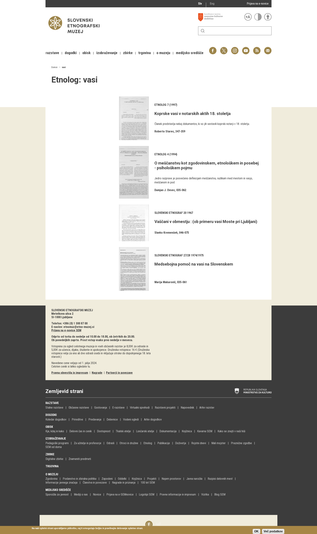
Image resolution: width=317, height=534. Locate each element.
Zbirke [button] (128, 53)
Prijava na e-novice (258, 3)
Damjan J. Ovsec (164, 190)
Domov (54, 67)
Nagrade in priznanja (123, 482)
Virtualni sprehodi (140, 407)
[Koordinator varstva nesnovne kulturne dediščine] (220, 17)
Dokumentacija (167, 431)
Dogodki (51, 415)
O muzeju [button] (163, 53)
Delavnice (112, 419)
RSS (256, 48)
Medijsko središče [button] (189, 53)
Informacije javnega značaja (61, 482)
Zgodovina (51, 478)
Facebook (212, 48)
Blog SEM (219, 494)
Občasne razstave (79, 407)
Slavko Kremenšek (166, 232)
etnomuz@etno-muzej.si (78, 327)
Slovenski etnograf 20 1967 (173, 213)
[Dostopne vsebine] (268, 17)
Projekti (151, 478)
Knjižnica (187, 431)
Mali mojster (218, 443)
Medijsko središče (58, 490)
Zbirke (49, 454)
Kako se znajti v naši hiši (231, 431)
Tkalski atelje (123, 431)
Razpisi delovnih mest (220, 478)
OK (256, 531)
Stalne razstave (54, 407)
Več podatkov (273, 531)
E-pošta (268, 48)
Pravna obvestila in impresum (69, 372)
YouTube (245, 48)
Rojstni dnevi (198, 443)
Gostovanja (100, 407)
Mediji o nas (81, 494)
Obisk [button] (86, 53)
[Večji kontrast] (258, 17)
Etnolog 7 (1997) (165, 105)
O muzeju (51, 474)
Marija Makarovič (165, 282)
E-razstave (118, 407)
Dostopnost (103, 431)
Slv (200, 3)
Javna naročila (194, 478)
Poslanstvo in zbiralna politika (79, 478)
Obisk (49, 427)
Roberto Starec (164, 131)
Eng (212, 3)
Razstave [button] (52, 53)
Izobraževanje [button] (106, 53)
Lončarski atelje (145, 431)
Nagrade (97, 372)
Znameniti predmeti (80, 459)
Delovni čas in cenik (80, 431)
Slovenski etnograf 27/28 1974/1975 (179, 255)
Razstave (52, 403)
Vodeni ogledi (131, 419)
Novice (97, 494)
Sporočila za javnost (57, 494)
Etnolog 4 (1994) (165, 154)
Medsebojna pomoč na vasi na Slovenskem (193, 264)
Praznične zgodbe (241, 443)
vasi (64, 67)
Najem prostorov (171, 478)
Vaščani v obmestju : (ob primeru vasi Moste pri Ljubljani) (205, 221)
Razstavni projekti (165, 407)
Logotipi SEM (146, 494)
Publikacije (163, 443)
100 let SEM (148, 482)
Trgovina (52, 466)
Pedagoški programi (57, 443)
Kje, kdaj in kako (54, 431)
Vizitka (205, 494)
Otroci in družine (129, 443)
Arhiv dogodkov (153, 419)
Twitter (223, 48)
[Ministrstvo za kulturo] (253, 391)
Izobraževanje (55, 438)
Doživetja (180, 443)
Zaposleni (107, 478)
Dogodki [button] (71, 53)
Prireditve (77, 419)
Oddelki (122, 478)
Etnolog (147, 443)
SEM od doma (53, 447)
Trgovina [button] (144, 53)
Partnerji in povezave (119, 372)
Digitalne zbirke (54, 459)
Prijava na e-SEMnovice (120, 494)
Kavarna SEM (204, 431)
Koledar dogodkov (55, 419)
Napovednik (187, 407)
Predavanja (94, 419)
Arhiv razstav (206, 407)
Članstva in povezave (95, 482)
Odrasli (110, 443)
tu (89, 366)
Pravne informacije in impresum (178, 494)
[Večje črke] (248, 17)
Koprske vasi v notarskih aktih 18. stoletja (192, 113)
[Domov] (75, 35)
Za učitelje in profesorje (87, 443)
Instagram (234, 48)
